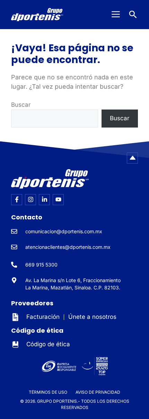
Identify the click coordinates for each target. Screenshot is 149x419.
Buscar (20, 104)
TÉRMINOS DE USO (48, 392)
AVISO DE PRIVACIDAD (98, 392)
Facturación (43, 316)
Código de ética (48, 344)
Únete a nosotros (92, 316)
